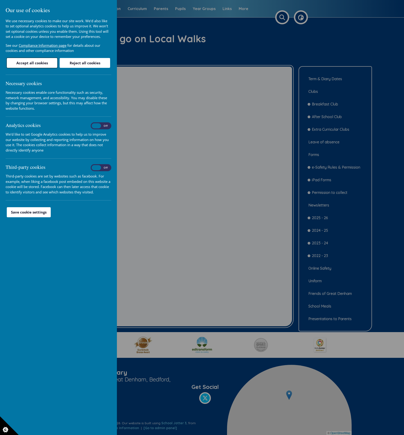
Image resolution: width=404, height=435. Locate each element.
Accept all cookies (32, 63)
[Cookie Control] (9, 425)
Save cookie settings (29, 212)
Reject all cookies (85, 63)
